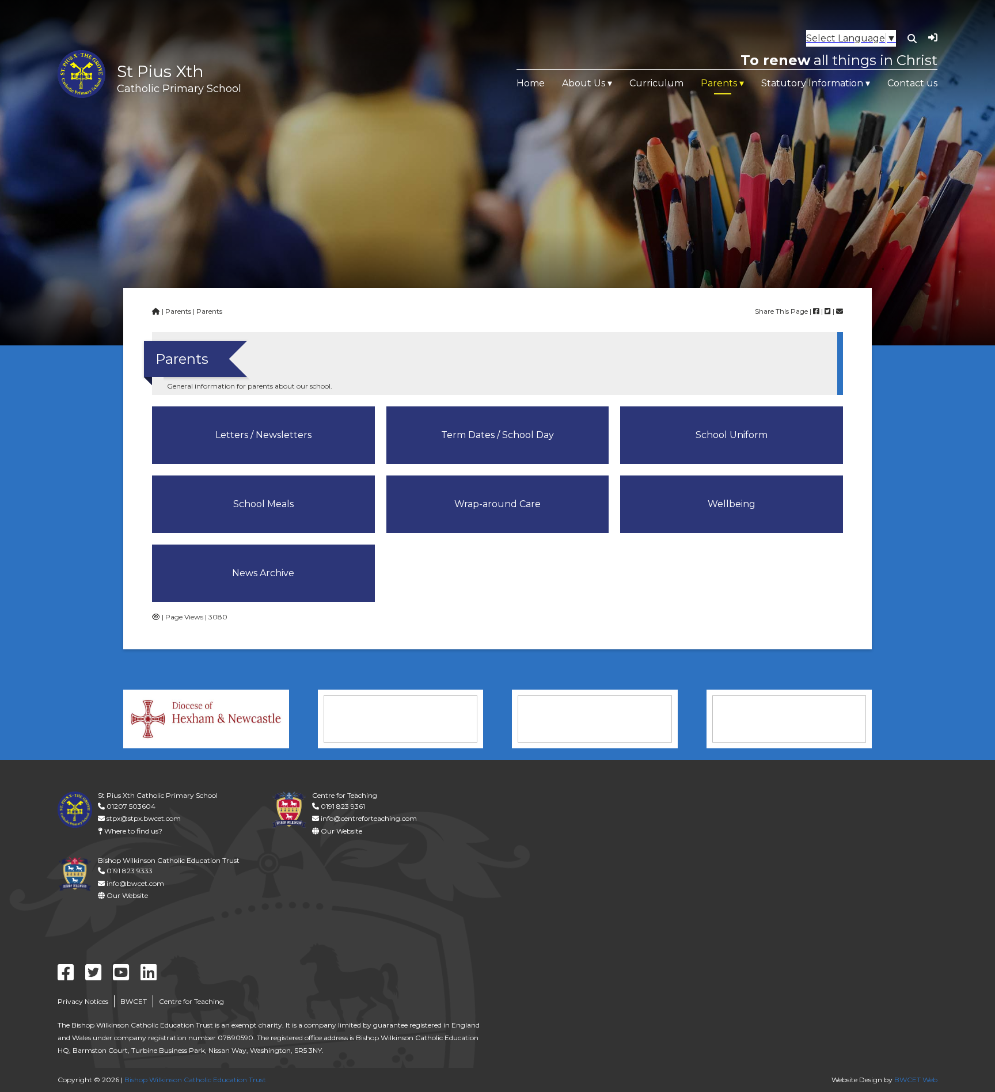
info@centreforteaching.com (368, 818)
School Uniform (732, 434)
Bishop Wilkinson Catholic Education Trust (195, 1079)
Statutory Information (812, 83)
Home (531, 83)
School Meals (263, 504)
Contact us (912, 83)
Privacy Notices (83, 1001)
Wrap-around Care (497, 504)
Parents (719, 83)
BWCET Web (915, 1079)
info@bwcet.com (134, 883)
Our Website (340, 831)
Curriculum (656, 83)
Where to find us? (132, 831)
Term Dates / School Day (497, 434)
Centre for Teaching (191, 1001)
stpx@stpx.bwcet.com (143, 818)
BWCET (133, 1001)
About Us (583, 83)
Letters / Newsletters (263, 434)
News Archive (263, 573)
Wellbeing (731, 504)
